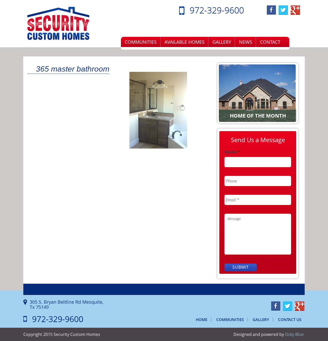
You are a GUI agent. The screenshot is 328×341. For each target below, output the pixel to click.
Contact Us (289, 319)
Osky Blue (294, 334)
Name (232, 152)
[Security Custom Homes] (58, 23)
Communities (141, 42)
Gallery (221, 42)
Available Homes (184, 42)
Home (201, 319)
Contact (270, 42)
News (245, 42)
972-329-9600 (217, 10)
